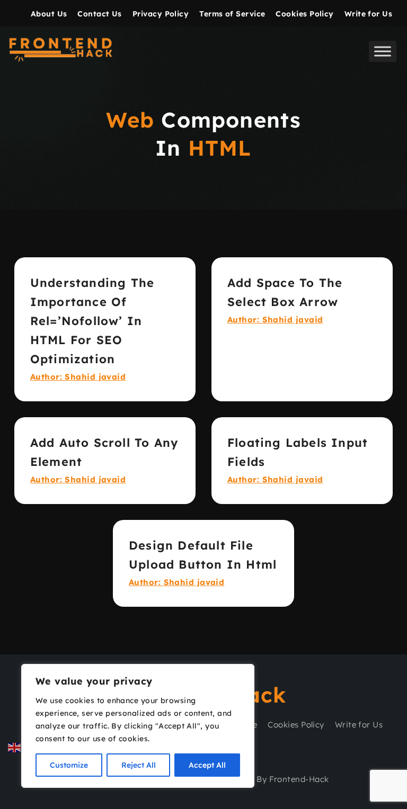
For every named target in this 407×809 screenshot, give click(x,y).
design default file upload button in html (203, 555)
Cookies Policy (304, 14)
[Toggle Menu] (382, 51)
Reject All (138, 765)
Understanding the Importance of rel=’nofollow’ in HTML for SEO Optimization (92, 320)
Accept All (207, 765)
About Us (49, 14)
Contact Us (99, 14)
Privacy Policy (160, 14)
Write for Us (368, 14)
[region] (137, 726)
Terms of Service (232, 14)
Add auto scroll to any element (104, 452)
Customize (69, 765)
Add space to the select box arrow (284, 292)
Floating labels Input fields (297, 452)
